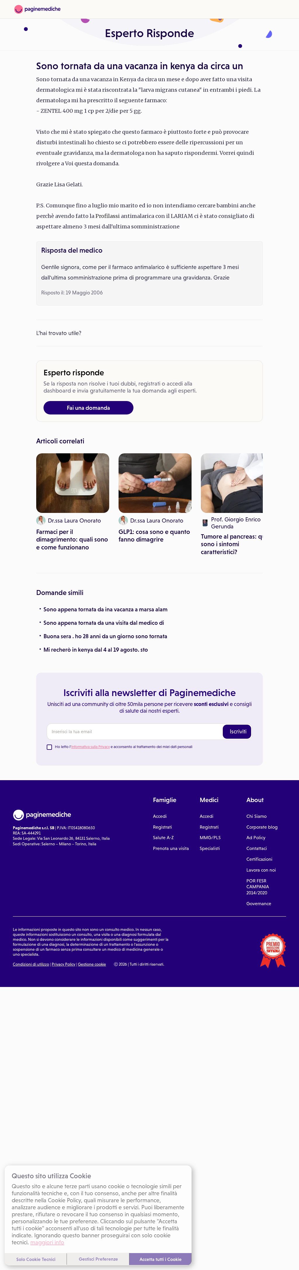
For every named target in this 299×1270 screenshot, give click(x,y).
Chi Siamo (256, 816)
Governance (258, 903)
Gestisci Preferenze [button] (98, 1259)
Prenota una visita (171, 848)
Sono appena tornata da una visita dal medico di (104, 623)
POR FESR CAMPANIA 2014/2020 (257, 887)
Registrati (162, 827)
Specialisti (210, 848)
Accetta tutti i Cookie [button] (161, 1259)
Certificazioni (259, 859)
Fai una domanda (88, 408)
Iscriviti (238, 731)
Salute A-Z (163, 837)
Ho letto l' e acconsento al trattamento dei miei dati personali (123, 747)
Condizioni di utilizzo (31, 964)
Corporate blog (262, 827)
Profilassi (107, 216)
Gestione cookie (92, 964)
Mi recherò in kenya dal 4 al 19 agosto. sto (96, 649)
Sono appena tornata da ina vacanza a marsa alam (106, 609)
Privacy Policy (63, 964)
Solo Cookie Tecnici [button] (35, 1259)
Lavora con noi (261, 870)
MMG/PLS (210, 837)
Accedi (160, 816)
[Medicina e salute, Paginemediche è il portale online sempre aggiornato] (37, 9)
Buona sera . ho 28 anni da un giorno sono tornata (105, 636)
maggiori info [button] (47, 1242)
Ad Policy (255, 837)
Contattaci (256, 848)
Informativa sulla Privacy (90, 747)
